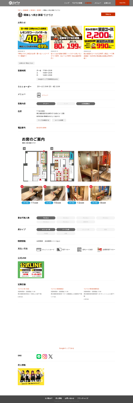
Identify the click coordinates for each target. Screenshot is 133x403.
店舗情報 (88, 3)
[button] (66, 173)
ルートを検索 (59, 120)
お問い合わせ (69, 398)
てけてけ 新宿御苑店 (57, 289)
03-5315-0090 (41, 128)
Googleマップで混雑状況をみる (48, 79)
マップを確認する (43, 120)
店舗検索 (25, 10)
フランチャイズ (82, 398)
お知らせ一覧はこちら (26, 63)
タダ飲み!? (48, 398)
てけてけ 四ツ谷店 (23, 289)
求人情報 (58, 398)
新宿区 (39, 10)
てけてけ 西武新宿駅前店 (91, 289)
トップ (66, 3)
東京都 (33, 10)
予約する (108, 14)
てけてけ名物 (77, 3)
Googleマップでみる (66, 348)
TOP (19, 10)
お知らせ (107, 3)
